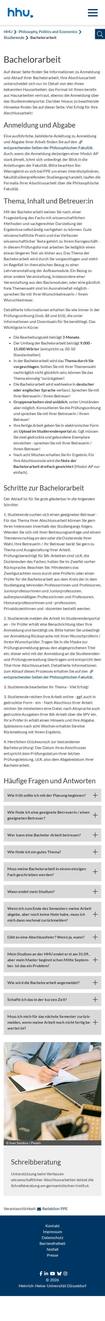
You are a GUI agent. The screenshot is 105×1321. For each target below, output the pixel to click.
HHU (8, 31)
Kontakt (52, 1225)
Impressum (52, 1231)
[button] (100, 34)
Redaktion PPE (54, 1208)
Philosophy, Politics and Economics (48, 31)
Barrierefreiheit (52, 1243)
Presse (52, 1255)
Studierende (14, 37)
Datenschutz (52, 1237)
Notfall (52, 1249)
